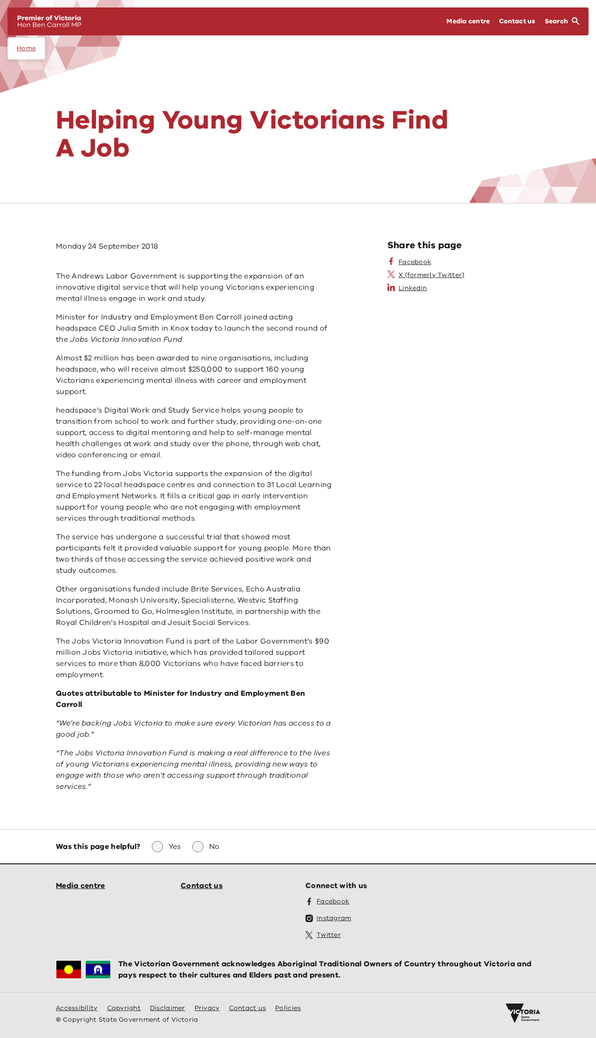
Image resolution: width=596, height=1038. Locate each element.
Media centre (80, 885)
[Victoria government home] (523, 1013)
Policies (288, 1008)
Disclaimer (167, 1008)
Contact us (202, 885)
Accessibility (77, 1008)
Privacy (207, 1008)
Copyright (124, 1008)
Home (26, 48)
